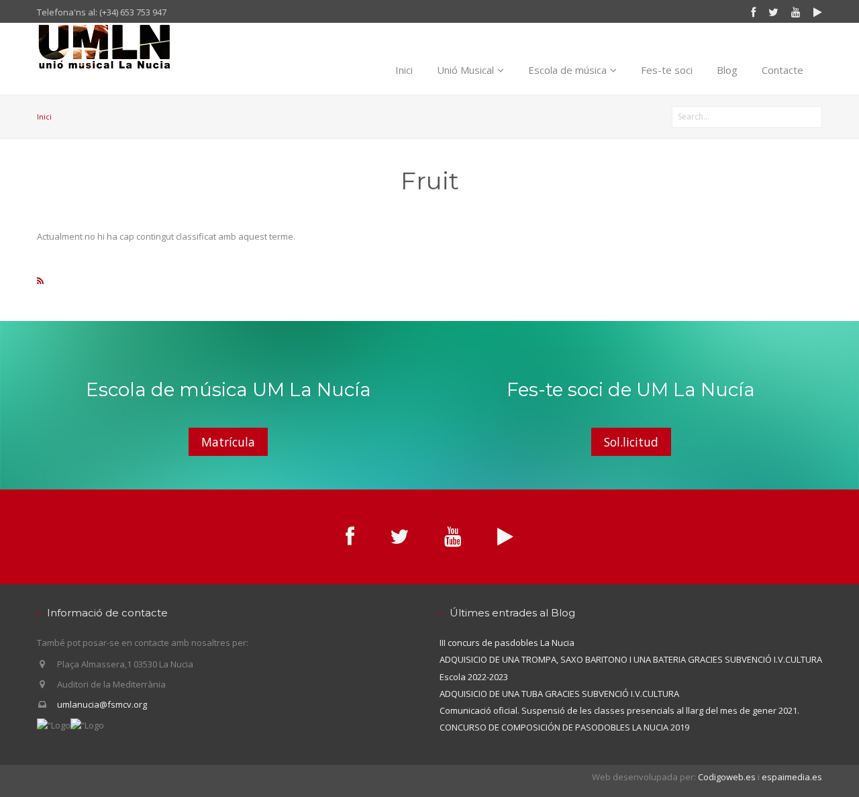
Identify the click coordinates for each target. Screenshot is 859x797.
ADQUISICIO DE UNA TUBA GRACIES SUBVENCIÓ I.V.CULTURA (559, 694)
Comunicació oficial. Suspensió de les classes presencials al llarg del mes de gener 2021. (619, 710)
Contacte (782, 70)
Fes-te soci (667, 70)
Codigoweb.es (727, 777)
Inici (404, 70)
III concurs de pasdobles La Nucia (507, 643)
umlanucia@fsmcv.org (102, 704)
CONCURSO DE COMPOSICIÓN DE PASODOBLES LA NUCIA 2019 (564, 727)
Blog (727, 70)
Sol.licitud (631, 442)
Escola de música (567, 70)
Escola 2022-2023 (474, 677)
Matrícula (228, 442)
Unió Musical (465, 70)
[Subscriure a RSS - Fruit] (40, 281)
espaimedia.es (792, 777)
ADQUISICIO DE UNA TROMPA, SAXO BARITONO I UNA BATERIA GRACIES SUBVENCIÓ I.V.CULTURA (631, 659)
